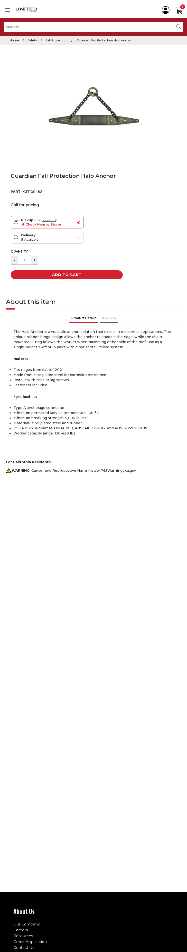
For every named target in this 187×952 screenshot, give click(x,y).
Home (14, 40)
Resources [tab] (109, 318)
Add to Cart (67, 275)
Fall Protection (56, 40)
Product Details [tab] (83, 318)
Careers (20, 930)
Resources (23, 935)
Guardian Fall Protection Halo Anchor (104, 40)
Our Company (26, 924)
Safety (32, 40)
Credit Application (30, 941)
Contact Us (23, 947)
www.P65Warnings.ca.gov (113, 470)
